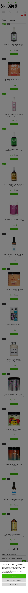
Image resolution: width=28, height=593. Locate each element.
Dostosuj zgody (14, 584)
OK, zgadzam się (14, 576)
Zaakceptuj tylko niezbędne (14, 580)
